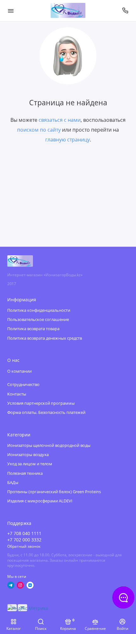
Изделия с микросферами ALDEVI (39, 501)
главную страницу (67, 139)
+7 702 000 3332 (24, 540)
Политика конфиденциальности (38, 310)
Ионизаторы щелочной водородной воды (48, 445)
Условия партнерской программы (41, 403)
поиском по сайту (39, 129)
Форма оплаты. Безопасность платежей (46, 412)
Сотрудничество (23, 384)
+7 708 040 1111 (24, 533)
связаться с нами (60, 119)
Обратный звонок (23, 546)
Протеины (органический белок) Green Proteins (54, 491)
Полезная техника (25, 473)
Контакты (16, 394)
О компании (19, 371)
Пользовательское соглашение (38, 319)
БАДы (12, 482)
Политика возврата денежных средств (44, 338)
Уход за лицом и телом (29, 464)
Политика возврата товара (33, 328)
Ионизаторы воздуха (28, 454)
